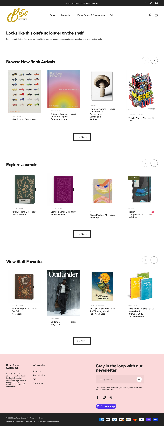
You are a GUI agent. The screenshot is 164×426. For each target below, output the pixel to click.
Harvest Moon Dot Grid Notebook (19, 311)
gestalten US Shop (135, 115)
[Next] (154, 60)
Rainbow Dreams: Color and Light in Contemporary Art (59, 116)
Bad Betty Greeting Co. (99, 305)
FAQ (34, 379)
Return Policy (39, 375)
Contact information (53, 421)
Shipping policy (41, 421)
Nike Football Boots (21, 119)
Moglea (92, 212)
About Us (37, 371)
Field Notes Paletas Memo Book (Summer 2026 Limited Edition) (137, 312)
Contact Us (38, 383)
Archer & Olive (17, 208)
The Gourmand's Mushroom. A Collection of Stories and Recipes (98, 114)
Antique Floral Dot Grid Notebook (20, 213)
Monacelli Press (57, 111)
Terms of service (30, 421)
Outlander (55, 319)
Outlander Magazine (55, 323)
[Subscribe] (139, 379)
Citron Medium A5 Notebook (98, 216)
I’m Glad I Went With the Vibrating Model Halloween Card (99, 311)
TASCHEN (93, 106)
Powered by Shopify (37, 418)
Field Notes (132, 305)
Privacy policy (20, 421)
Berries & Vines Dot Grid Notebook (60, 213)
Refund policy (10, 421)
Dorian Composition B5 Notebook (136, 214)
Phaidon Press (17, 116)
